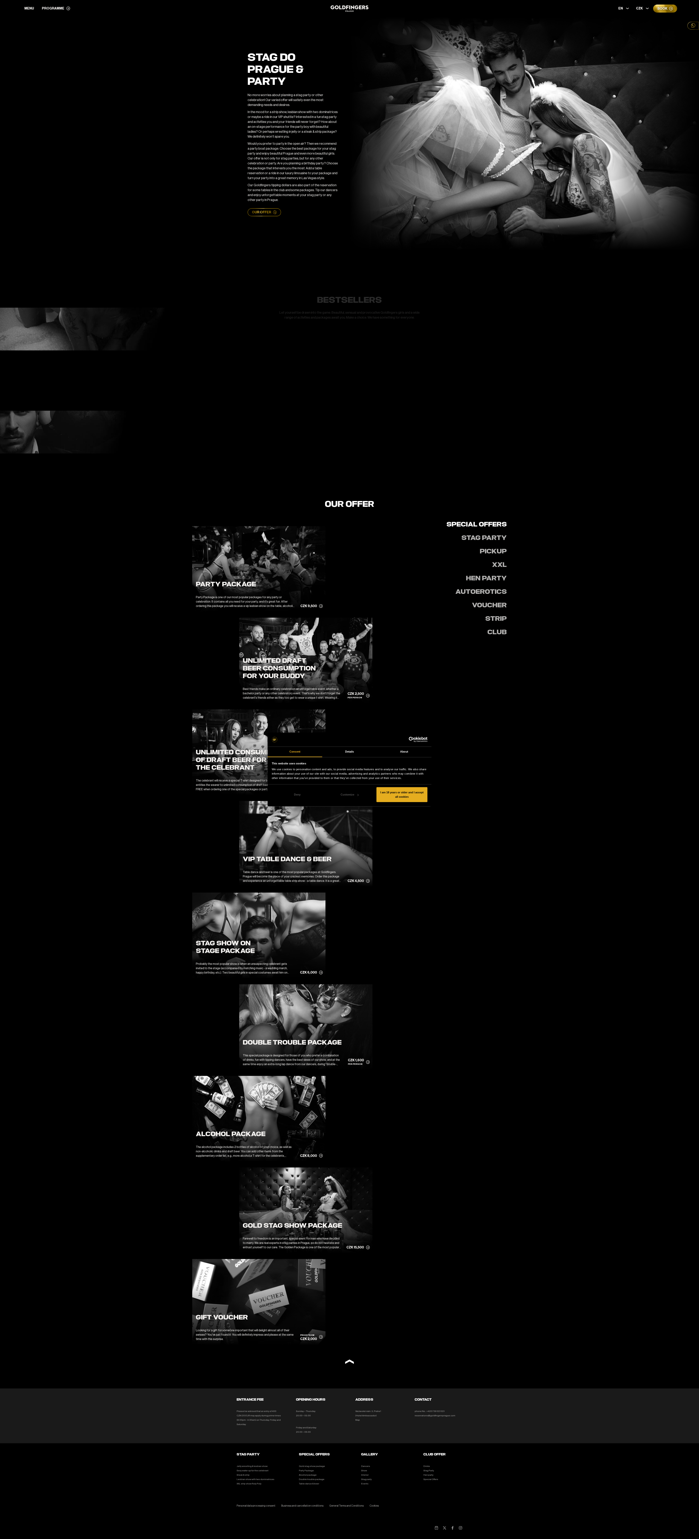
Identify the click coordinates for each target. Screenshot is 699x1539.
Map (357, 1420)
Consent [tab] (294, 751)
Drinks (426, 1466)
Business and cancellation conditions (302, 1506)
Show (364, 1470)
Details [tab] (349, 751)
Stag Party (428, 1470)
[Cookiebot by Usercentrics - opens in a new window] (411, 739)
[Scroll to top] (349, 1362)
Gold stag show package (312, 1466)
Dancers (365, 1466)
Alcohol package (308, 1475)
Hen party (428, 1475)
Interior (365, 1475)
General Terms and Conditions (346, 1506)
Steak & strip (243, 1475)
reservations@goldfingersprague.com (435, 1415)
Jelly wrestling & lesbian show (252, 1466)
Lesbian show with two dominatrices (255, 1479)
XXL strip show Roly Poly (249, 1484)
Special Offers (430, 1479)
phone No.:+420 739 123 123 (430, 1411)
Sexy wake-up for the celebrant (252, 1470)
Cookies (374, 1506)
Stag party (366, 1479)
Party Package (306, 1470)
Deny (297, 794)
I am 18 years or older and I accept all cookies (402, 794)
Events (364, 1484)
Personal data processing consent (256, 1506)
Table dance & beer (309, 1484)
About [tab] (404, 751)
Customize (347, 794)
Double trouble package (311, 1479)
